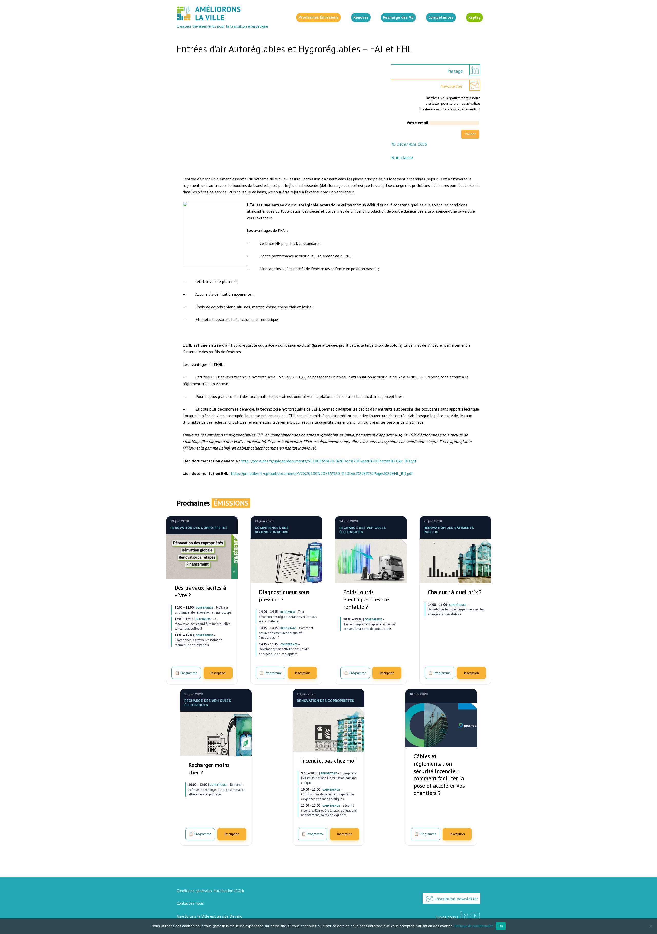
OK (500, 926)
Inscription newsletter (456, 899)
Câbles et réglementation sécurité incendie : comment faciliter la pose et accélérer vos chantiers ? (439, 774)
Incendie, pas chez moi (328, 760)
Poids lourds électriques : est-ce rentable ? (366, 599)
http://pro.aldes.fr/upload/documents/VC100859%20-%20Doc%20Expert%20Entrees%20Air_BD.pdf (329, 460)
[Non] (650, 926)
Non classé (402, 157)
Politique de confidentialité (474, 926)
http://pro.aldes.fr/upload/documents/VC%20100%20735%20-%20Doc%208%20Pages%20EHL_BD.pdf (322, 473)
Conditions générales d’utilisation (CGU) (210, 890)
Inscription (218, 672)
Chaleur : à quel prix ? (455, 592)
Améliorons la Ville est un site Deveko (210, 916)
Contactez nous (190, 903)
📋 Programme (186, 672)
